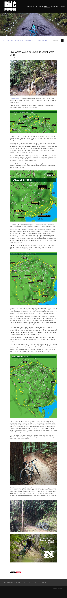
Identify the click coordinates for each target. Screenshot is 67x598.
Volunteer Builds (19, 40)
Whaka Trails (37, 40)
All (7, 40)
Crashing (44, 40)
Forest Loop (15, 99)
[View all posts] (3, 40)
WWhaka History (28, 40)
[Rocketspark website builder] (56, 588)
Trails (12, 40)
